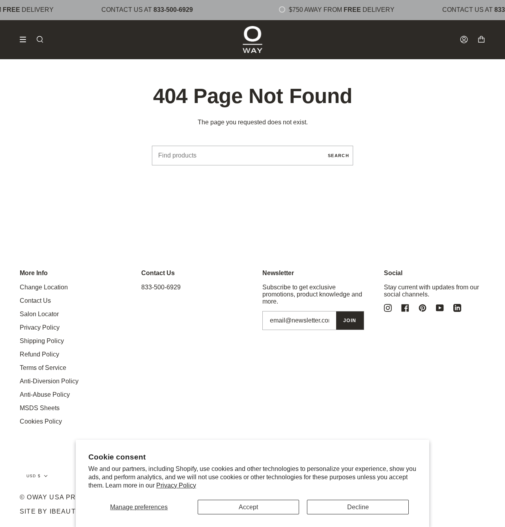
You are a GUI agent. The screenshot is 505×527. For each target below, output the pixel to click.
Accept (248, 507)
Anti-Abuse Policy (45, 394)
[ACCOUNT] (464, 39)
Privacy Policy (176, 485)
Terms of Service (43, 367)
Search (338, 155)
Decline (358, 507)
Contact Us (35, 300)
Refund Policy (39, 354)
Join (350, 320)
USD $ (33, 476)
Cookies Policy (41, 421)
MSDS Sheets (40, 408)
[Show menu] (26, 39)
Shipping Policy (42, 341)
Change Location (44, 287)
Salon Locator (39, 314)
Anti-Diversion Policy (49, 381)
